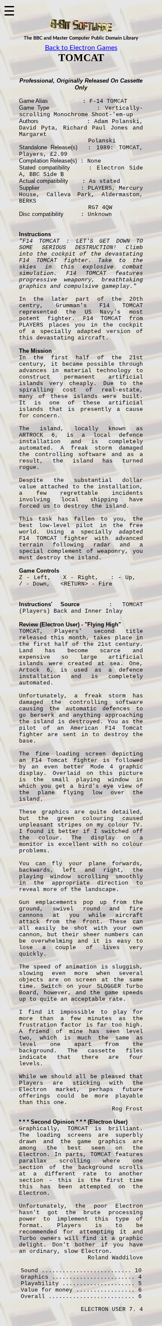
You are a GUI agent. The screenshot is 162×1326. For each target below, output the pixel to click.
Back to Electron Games (81, 47)
